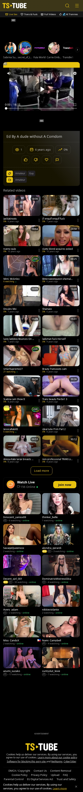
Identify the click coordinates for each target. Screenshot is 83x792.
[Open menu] (77, 5)
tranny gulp (9, 249)
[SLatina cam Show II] (22, 389)
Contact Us (40, 770)
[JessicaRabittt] (22, 419)
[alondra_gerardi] (61, 539)
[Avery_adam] (22, 600)
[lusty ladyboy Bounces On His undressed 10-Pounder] (22, 329)
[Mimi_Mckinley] (22, 269)
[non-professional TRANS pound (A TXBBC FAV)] (61, 449)
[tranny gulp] (22, 239)
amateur (20, 173)
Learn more (60, 788)
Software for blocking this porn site (26, 761)
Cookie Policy (20, 775)
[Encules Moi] (22, 299)
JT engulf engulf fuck (53, 219)
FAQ (65, 775)
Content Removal (60, 770)
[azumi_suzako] (22, 662)
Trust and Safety (66, 779)
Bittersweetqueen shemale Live (57, 279)
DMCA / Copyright (19, 770)
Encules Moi (10, 309)
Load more (41, 471)
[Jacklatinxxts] (22, 209)
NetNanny (56, 761)
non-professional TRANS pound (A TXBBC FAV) (58, 459)
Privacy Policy (39, 775)
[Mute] (9, 73)
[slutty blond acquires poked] (61, 239)
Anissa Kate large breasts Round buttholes (18, 459)
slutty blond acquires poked (57, 249)
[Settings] (75, 73)
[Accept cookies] (76, 786)
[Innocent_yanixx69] (22, 508)
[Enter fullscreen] (75, 105)
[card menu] (39, 220)
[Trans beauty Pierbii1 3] (61, 389)
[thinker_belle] (61, 508)
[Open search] (67, 5)
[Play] (41, 89)
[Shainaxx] (61, 299)
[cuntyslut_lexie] (61, 662)
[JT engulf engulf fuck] (61, 209)
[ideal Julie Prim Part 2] (61, 419)
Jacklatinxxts (10, 219)
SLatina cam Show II (14, 399)
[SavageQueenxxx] (22, 539)
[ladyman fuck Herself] (61, 329)
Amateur (20, 179)
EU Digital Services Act (40, 779)
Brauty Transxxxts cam (54, 369)
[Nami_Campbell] (61, 631)
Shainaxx (47, 309)
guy (31, 173)
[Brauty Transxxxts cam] (61, 359)
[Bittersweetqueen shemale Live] (61, 269)
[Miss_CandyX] (22, 631)
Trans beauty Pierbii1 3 (54, 399)
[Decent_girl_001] (22, 569)
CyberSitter (70, 761)
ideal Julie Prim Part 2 (54, 429)
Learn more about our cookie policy (57, 757)
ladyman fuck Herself (54, 339)
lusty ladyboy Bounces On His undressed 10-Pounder (19, 339)
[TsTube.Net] (14, 5)
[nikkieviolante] (61, 600)
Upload (55, 775)
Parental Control (14, 779)
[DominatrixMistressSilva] (61, 569)
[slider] (41, 108)
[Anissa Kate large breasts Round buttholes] (22, 449)
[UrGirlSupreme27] (22, 359)
